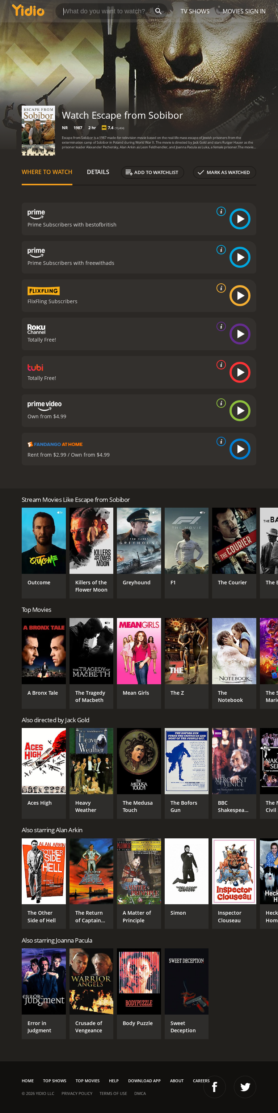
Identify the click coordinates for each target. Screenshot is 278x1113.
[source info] (220, 211)
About (177, 1080)
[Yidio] (28, 11)
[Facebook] (214, 1087)
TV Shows (195, 11)
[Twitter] (245, 1087)
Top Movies (88, 1080)
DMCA (140, 1093)
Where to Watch (47, 172)
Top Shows (54, 1080)
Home (28, 1080)
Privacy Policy (77, 1093)
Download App (144, 1080)
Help (114, 1080)
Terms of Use (113, 1093)
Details (98, 172)
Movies (233, 11)
